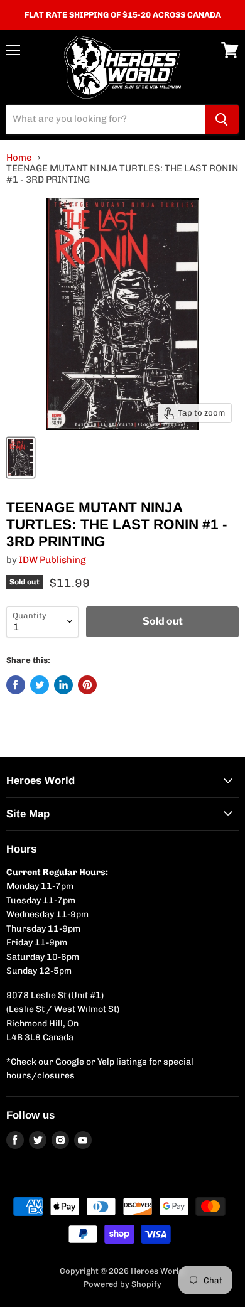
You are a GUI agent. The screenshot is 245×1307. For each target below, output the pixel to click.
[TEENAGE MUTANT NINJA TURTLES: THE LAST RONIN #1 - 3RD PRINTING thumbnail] (21, 458)
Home (19, 158)
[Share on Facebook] (15, 684)
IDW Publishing (52, 560)
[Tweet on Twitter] (39, 684)
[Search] (222, 119)
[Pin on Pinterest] (87, 684)
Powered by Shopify (122, 1284)
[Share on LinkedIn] (63, 684)
